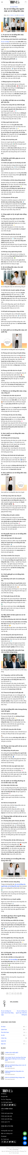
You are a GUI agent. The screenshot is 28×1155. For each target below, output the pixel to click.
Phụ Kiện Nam (5, 1032)
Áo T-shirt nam (5, 1139)
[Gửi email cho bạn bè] (15, 993)
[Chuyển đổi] (26, 1027)
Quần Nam (4, 1029)
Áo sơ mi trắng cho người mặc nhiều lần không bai (21, 1012)
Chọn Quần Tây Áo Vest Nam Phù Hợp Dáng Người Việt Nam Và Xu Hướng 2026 (15, 1059)
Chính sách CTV (5, 1122)
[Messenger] (25, 1138)
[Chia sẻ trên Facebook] (10, 993)
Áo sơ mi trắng (14, 6)
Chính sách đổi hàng (6, 1119)
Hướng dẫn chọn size (7, 1130)
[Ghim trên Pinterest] (18, 993)
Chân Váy (3, 1038)
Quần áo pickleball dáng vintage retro (15, 1077)
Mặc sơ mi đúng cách (6, 1133)
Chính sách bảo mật (6, 1116)
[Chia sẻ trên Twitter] (12, 993)
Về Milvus (3, 1093)
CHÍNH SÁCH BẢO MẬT (11, 1052)
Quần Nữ (3, 1041)
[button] (2, 2)
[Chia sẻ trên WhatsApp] (7, 993)
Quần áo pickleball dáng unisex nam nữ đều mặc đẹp (15, 1065)
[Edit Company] (25, 1134)
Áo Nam (3, 1026)
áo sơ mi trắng (13, 959)
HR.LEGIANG (21, 15)
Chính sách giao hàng (7, 1113)
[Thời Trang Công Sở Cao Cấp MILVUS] (14, 2)
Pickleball (3, 1136)
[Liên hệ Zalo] (25, 1143)
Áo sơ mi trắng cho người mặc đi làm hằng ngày (7, 1012)
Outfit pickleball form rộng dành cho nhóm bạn (14, 1072)
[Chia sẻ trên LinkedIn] (20, 993)
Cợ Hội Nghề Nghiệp (6, 1102)
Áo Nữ (3, 1035)
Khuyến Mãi (4, 1096)
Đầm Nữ (3, 1043)
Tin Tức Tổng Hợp (6, 1099)
